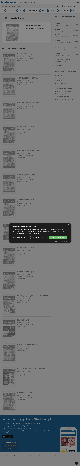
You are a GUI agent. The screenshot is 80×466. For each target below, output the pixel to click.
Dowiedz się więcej (34, 233)
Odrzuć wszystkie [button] (39, 237)
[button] (19, 237)
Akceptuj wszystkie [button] (58, 237)
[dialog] (40, 233)
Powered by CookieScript (61, 241)
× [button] (68, 224)
